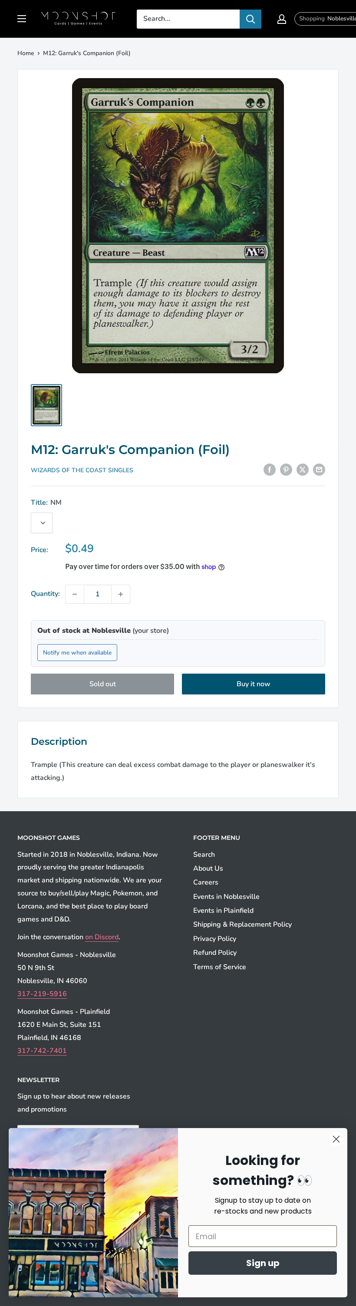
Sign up (263, 1263)
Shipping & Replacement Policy (242, 924)
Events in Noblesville (226, 896)
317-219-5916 (42, 994)
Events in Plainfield (223, 910)
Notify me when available (77, 652)
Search (204, 854)
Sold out (102, 684)
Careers (205, 882)
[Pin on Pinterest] (286, 469)
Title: (46, 502)
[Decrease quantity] (75, 594)
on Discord (102, 937)
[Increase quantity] (121, 594)
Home (25, 53)
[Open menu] (21, 18)
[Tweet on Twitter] (303, 469)
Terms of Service (219, 967)
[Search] (250, 19)
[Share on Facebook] (270, 469)
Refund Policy (215, 952)
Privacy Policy (214, 939)
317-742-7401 (42, 1051)
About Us (208, 868)
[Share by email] (319, 469)
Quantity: (45, 594)
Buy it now (253, 684)
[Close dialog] (336, 1139)
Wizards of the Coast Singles (82, 470)
